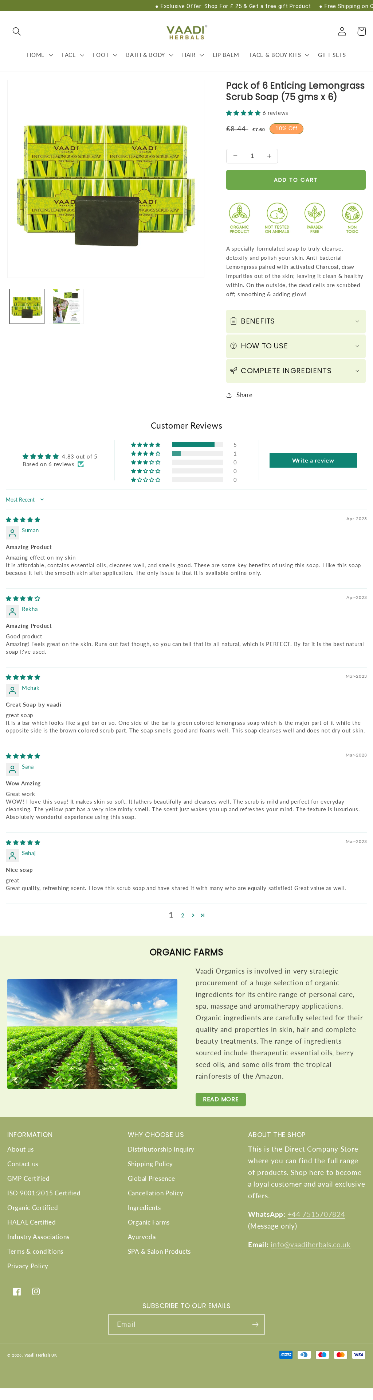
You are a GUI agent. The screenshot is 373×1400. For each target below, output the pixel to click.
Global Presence (151, 1178)
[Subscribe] (255, 1324)
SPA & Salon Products (159, 1251)
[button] (17, 31)
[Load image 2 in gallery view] (66, 306)
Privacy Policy (27, 1266)
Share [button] (244, 395)
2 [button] (183, 915)
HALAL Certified (31, 1222)
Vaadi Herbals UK (40, 1355)
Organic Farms (149, 1222)
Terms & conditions (35, 1251)
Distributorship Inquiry (161, 1149)
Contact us (22, 1164)
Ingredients (144, 1207)
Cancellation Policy (156, 1193)
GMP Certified (28, 1178)
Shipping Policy (150, 1164)
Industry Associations (38, 1237)
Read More (221, 1099)
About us (20, 1149)
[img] (23, 519)
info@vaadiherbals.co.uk (311, 1244)
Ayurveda (142, 1237)
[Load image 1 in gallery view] (26, 306)
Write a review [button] (313, 460)
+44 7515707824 (316, 1214)
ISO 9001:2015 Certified (44, 1193)
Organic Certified (32, 1207)
